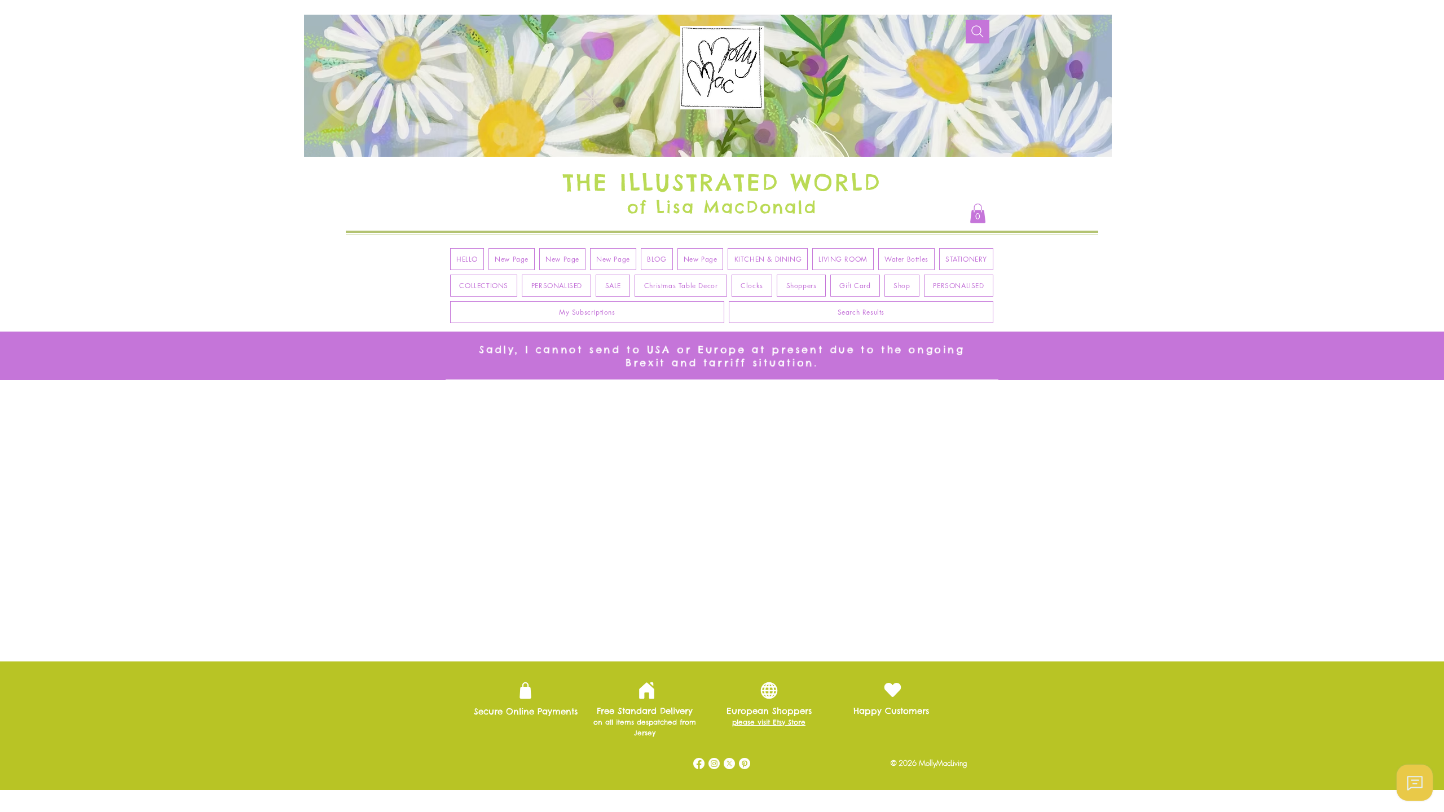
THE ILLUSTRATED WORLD (722, 182)
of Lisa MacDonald (722, 207)
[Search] (977, 31)
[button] (768, 259)
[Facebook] (699, 763)
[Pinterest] (744, 763)
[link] (978, 213)
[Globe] (769, 690)
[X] (729, 763)
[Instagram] (714, 763)
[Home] (646, 690)
